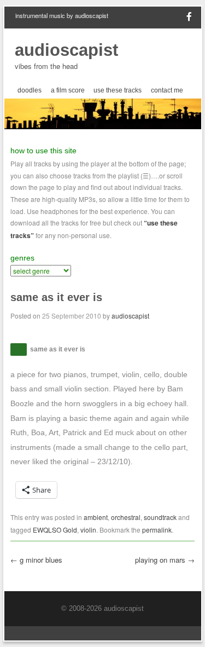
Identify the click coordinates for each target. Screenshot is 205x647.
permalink (157, 529)
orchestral (125, 517)
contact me (167, 90)
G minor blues (36, 559)
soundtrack (160, 517)
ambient (96, 517)
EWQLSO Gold (55, 529)
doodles (29, 90)
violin (88, 529)
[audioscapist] (102, 125)
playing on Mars (165, 559)
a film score (68, 90)
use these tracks (117, 90)
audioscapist (66, 50)
